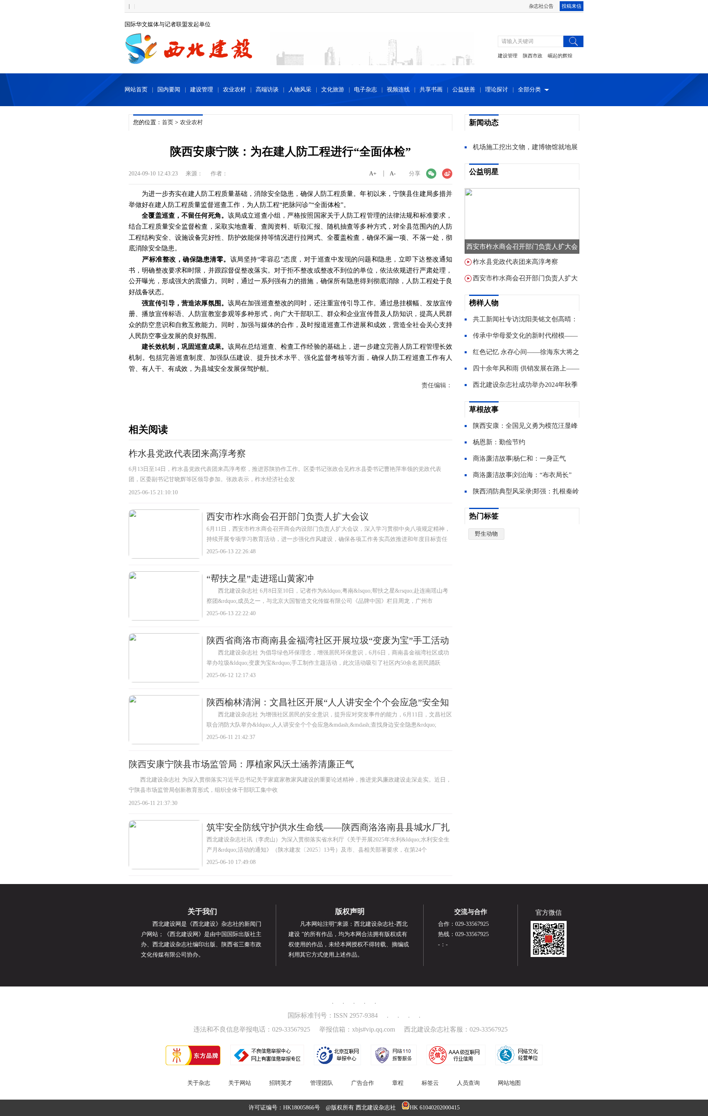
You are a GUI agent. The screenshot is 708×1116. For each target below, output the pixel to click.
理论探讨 (496, 89)
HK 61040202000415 (435, 1108)
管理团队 (321, 1083)
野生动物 (486, 534)
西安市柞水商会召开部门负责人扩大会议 (287, 516)
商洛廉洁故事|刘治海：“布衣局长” (522, 474)
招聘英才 (280, 1083)
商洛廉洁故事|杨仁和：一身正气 (519, 458)
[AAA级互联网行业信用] (456, 1063)
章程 (398, 1083)
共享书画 (431, 89)
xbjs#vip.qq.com (373, 1029)
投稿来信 (571, 6)
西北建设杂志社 (376, 1108)
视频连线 (398, 89)
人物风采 (299, 89)
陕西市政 (532, 56)
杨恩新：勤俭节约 (499, 442)
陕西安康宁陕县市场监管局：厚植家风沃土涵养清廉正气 (241, 764)
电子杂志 (365, 89)
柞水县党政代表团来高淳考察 (187, 453)
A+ (373, 173)
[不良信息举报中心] (267, 1063)
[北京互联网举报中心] (337, 1063)
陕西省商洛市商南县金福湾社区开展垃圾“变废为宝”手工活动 (327, 640)
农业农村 (234, 89)
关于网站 (239, 1083)
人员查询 (468, 1083)
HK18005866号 (301, 1108)
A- (393, 173)
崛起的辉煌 (560, 56)
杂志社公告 (541, 6)
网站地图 (509, 1083)
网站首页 (136, 89)
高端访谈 (267, 89)
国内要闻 (168, 89)
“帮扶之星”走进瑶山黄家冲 (260, 578)
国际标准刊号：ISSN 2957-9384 (333, 1015)
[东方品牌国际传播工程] (193, 1063)
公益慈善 (463, 89)
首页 (167, 122)
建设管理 (507, 56)
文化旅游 (332, 89)
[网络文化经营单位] (519, 1063)
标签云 (430, 1083)
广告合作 (362, 1083)
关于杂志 (198, 1083)
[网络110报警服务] (394, 1063)
